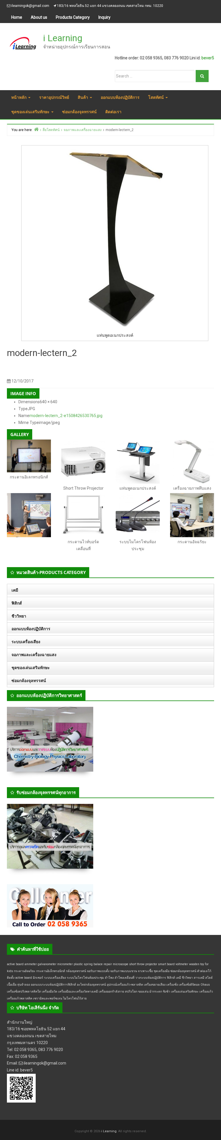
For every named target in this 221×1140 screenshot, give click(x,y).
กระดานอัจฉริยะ (24, 971)
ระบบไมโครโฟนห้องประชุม (85, 978)
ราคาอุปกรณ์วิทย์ (54, 97)
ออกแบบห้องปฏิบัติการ (120, 97)
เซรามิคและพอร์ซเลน (47, 998)
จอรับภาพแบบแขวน (123, 971)
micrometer (65, 964)
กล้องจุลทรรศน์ (76, 971)
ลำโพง (109, 978)
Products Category (73, 17)
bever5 (207, 58)
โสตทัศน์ (156, 97)
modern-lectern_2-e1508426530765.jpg (65, 415)
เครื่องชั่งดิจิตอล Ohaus (194, 984)
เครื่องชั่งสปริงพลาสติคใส (24, 991)
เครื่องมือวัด (49, 991)
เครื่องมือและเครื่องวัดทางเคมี (78, 991)
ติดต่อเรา (113, 111)
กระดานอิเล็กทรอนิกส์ (50, 971)
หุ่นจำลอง (23, 984)
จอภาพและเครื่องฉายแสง (34, 654)
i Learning (62, 38)
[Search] (202, 76)
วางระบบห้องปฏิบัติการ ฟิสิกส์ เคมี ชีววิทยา (164, 978)
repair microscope (116, 964)
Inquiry (104, 17)
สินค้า (83, 97)
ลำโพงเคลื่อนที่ (124, 978)
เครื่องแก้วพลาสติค (19, 998)
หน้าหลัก (19, 97)
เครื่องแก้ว (206, 991)
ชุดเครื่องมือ (161, 971)
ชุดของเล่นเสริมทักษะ (31, 111)
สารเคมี (199, 978)
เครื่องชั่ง (172, 984)
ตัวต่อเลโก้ (204, 971)
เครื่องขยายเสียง (154, 984)
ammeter (30, 964)
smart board (166, 964)
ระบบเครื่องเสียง (26, 641)
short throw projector (143, 964)
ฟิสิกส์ (17, 603)
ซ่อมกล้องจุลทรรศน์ (79, 111)
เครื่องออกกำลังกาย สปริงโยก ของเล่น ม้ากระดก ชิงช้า (134, 991)
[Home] (36, 129)
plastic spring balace (88, 964)
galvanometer (47, 964)
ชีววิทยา (19, 616)
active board (15, 964)
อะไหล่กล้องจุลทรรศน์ (91, 984)
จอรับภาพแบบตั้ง (98, 971)
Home (16, 17)
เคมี (15, 590)
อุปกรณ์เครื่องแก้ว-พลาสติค (125, 984)
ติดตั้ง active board (19, 978)
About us (39, 17)
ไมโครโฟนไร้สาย (75, 998)
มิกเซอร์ (38, 978)
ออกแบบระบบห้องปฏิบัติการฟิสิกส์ (53, 984)
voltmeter (182, 964)
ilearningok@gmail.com (30, 6)
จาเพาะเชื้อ (145, 971)
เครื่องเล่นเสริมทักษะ (185, 991)
